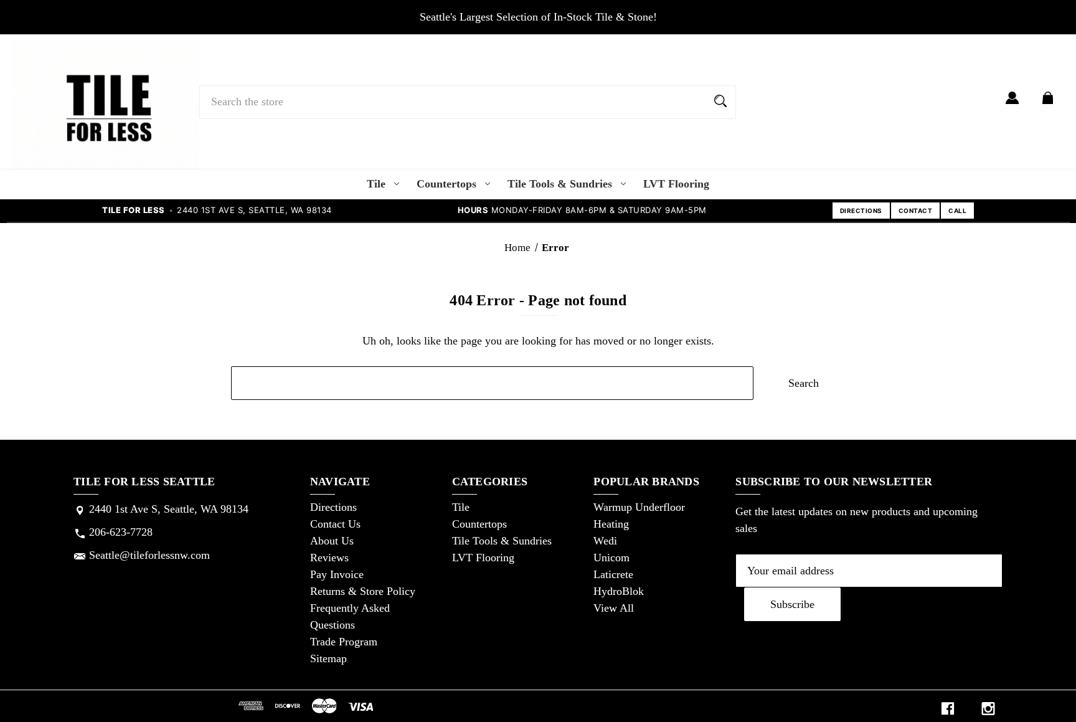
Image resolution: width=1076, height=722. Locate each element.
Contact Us (335, 524)
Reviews (329, 557)
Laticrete (613, 574)
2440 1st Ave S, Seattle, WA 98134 (168, 509)
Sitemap (328, 658)
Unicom (611, 557)
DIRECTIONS (861, 210)
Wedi (605, 540)
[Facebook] (948, 708)
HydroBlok (618, 591)
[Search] (720, 102)
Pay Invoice (337, 574)
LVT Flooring (676, 184)
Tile (376, 184)
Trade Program (343, 641)
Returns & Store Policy (362, 591)
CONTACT (916, 210)
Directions (333, 507)
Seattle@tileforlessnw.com (149, 555)
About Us (332, 540)
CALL (957, 210)
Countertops (446, 184)
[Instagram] (988, 708)
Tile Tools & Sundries (559, 184)
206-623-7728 (121, 532)
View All (613, 608)
